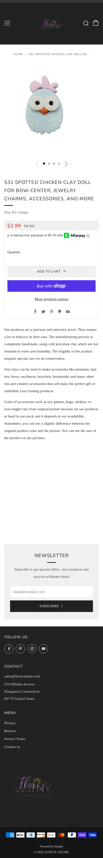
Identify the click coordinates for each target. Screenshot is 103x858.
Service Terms (14, 739)
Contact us (12, 747)
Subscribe (49, 606)
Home (18, 54)
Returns (10, 731)
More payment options (52, 299)
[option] (51, 109)
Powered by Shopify (51, 846)
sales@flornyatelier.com (22, 676)
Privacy (10, 723)
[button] (44, 163)
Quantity (13, 252)
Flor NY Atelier (16, 212)
